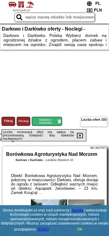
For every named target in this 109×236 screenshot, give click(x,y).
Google (77, 210)
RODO (43, 229)
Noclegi (23, 121)
